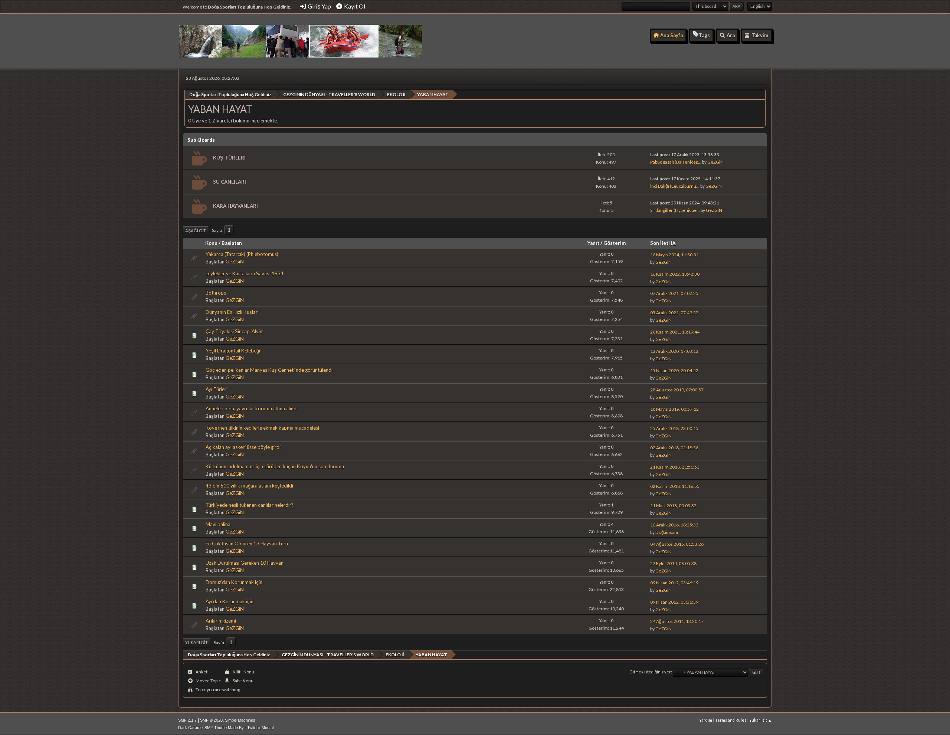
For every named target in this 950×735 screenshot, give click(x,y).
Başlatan (232, 243)
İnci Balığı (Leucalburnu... (675, 186)
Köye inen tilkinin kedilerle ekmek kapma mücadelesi (262, 428)
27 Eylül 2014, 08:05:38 (673, 563)
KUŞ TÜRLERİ (229, 158)
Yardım (705, 720)
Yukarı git (196, 642)
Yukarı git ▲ (760, 720)
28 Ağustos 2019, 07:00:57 (677, 390)
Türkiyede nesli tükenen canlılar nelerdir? (250, 505)
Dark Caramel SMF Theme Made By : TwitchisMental (225, 727)
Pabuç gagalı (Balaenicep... (675, 162)
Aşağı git (195, 230)
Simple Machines (240, 720)
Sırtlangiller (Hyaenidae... (675, 210)
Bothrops (216, 293)
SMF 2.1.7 (187, 720)
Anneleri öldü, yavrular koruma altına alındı (252, 408)
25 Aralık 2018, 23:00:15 (674, 428)
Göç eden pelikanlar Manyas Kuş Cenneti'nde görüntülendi (269, 370)
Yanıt (593, 243)
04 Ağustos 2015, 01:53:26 (677, 544)
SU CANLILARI (229, 182)
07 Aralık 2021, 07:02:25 (674, 293)
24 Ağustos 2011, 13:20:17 (677, 621)
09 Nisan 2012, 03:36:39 (674, 602)
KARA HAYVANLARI (235, 206)
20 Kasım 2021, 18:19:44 (675, 332)
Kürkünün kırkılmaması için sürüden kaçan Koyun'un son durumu (275, 466)
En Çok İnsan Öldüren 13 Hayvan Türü (247, 544)
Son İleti (660, 243)
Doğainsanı (666, 532)
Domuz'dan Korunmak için (234, 582)
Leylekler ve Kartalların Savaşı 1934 (245, 273)
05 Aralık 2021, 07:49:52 (674, 312)
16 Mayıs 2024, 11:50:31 (674, 254)
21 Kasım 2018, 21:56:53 (675, 467)
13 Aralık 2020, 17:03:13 (674, 351)
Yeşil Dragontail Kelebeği (233, 351)
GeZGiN (715, 162)
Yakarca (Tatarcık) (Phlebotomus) (242, 254)
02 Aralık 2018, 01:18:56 (674, 447)
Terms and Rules (730, 720)
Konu (211, 243)
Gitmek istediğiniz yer (650, 671)
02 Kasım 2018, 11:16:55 (675, 486)
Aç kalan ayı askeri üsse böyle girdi (243, 447)
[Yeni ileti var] (198, 158)
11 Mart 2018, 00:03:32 (673, 505)
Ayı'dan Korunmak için (229, 601)
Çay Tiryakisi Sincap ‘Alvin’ (234, 331)
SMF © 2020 (211, 720)
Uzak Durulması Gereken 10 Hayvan (245, 563)
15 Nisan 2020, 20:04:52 (674, 370)
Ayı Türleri (216, 389)
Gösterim (614, 243)
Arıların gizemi (221, 621)
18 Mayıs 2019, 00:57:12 (674, 409)
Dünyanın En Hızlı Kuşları (232, 312)
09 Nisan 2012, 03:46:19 (674, 582)
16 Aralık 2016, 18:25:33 (674, 525)
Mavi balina (218, 524)
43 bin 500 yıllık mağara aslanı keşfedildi (249, 486)
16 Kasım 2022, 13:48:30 (675, 274)
